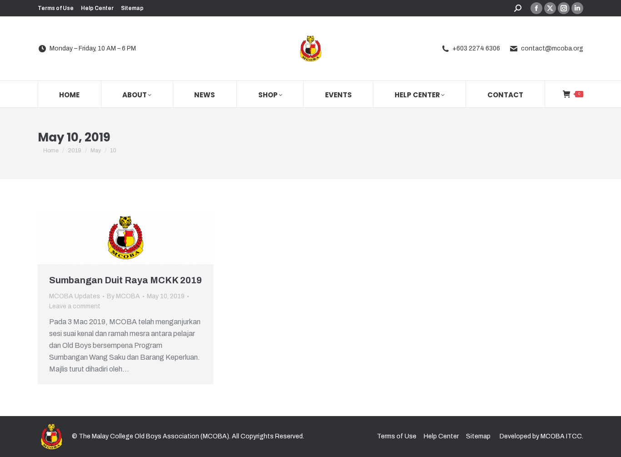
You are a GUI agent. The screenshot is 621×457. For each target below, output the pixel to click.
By (123, 296)
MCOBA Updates (74, 296)
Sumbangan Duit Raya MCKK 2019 (125, 280)
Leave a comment (74, 306)
